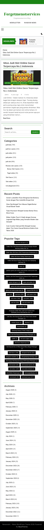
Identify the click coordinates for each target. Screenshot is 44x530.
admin (7, 95)
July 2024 (9, 436)
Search (35, 132)
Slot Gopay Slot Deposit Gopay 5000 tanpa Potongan (22, 361)
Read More (6, 118)
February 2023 (10, 503)
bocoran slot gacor (22, 242)
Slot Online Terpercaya (14, 373)
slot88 (14, 338)
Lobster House (16, 322)
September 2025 (11, 428)
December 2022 (11, 512)
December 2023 (11, 465)
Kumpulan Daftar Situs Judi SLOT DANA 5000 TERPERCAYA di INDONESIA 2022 (21, 311)
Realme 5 (28, 322)
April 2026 (9, 402)
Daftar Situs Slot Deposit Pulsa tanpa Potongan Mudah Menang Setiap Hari (22, 247)
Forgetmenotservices (22, 14)
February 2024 (10, 457)
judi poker (9, 157)
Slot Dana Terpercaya (22, 342)
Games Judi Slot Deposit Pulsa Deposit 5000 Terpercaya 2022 (22, 277)
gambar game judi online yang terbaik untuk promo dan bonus (21, 271)
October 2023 (10, 474)
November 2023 (11, 470)
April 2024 (9, 449)
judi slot (24, 83)
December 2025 (11, 415)
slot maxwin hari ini (28, 365)
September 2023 (11, 478)
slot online (14, 369)
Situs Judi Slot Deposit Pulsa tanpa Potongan (21, 334)
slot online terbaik (28, 369)
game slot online (29, 282)
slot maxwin (13, 365)
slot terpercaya (28, 377)
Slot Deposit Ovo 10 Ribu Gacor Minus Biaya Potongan (21, 347)
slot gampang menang (29, 356)
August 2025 (10, 432)
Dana (21, 266)
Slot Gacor (9, 177)
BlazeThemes (23, 527)
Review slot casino (12, 166)
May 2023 (9, 491)
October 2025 (10, 423)
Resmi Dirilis (21, 326)
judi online (16, 83)
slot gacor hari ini (28, 352)
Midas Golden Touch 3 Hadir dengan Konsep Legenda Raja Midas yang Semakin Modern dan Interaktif (22, 219)
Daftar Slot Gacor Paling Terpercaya (22, 256)
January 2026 (10, 411)
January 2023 (10, 507)
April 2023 (9, 495)
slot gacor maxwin (12, 356)
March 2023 (10, 499)
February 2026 (10, 407)
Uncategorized (34, 83)
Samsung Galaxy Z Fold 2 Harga (22, 330)
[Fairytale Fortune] (23, 42)
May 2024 (9, 444)
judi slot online (27, 302)
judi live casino (10, 149)
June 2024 (9, 440)
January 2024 (10, 461)
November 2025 (11, 419)
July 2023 (9, 482)
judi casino (31, 294)
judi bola (8, 83)
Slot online (9, 181)
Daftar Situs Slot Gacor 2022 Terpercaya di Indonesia (22, 252)
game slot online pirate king (14, 290)
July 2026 (9, 394)
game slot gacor (14, 282)
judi (9, 294)
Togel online (11, 173)
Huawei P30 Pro (32, 290)
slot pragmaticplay (31, 373)
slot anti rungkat (26, 338)
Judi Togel (21, 306)
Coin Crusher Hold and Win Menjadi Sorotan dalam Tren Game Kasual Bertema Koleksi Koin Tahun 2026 (22, 228)
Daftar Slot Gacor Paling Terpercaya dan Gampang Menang (22, 261)
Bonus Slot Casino (13, 169)
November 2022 (11, 516)
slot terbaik (14, 377)
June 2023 (9, 486)
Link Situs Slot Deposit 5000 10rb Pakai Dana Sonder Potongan (22, 317)
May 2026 (9, 398)
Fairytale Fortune (32, 41)
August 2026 (10, 390)
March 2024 (10, 453)
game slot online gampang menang (22, 286)
